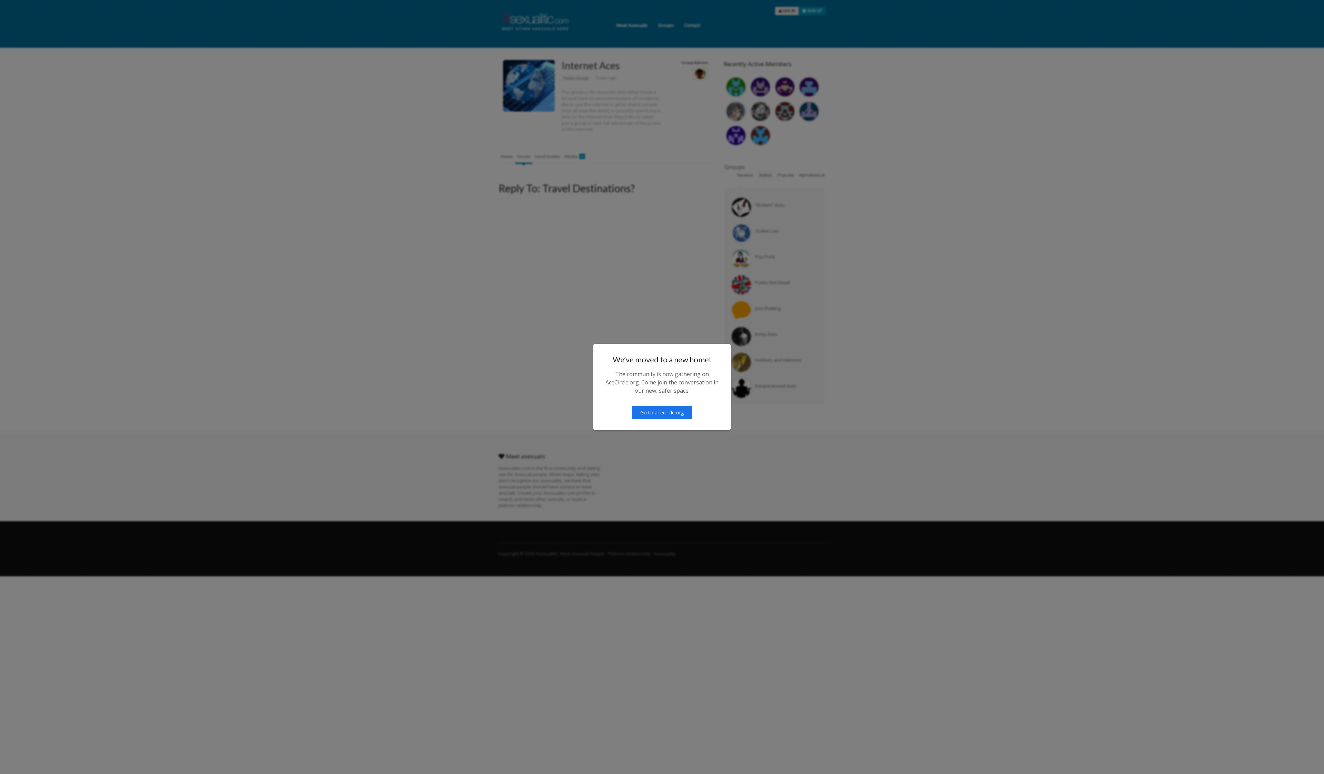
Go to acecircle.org (662, 412)
